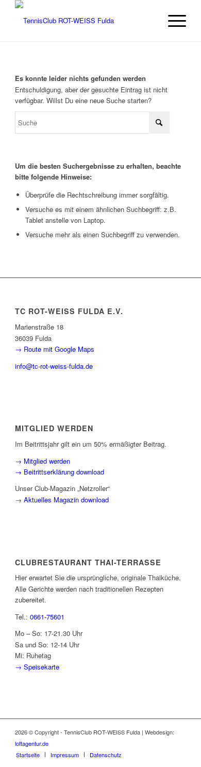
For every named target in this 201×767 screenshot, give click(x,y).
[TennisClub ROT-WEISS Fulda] (83, 20)
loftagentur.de (31, 743)
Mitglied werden (47, 461)
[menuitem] (172, 20)
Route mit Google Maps (59, 349)
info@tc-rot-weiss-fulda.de (54, 366)
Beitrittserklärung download (64, 472)
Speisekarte (41, 667)
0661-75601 (47, 617)
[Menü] (172, 20)
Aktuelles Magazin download (66, 499)
